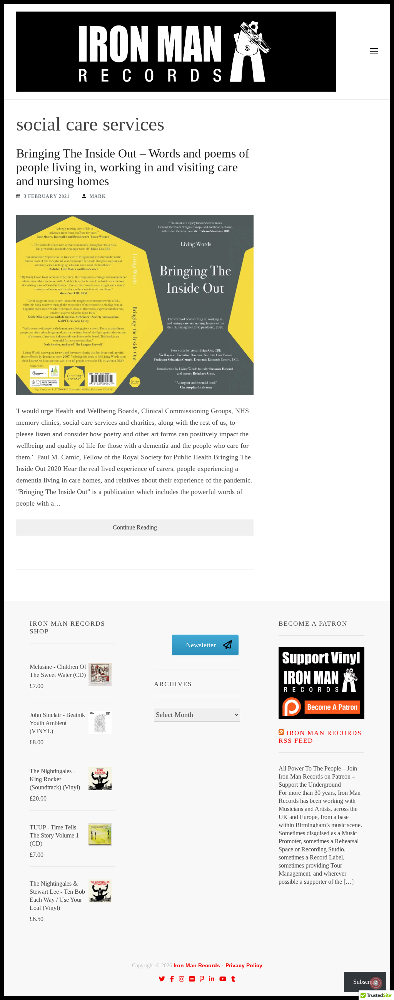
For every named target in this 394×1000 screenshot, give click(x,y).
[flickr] (192, 979)
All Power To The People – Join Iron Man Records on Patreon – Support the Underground (318, 776)
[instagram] (181, 979)
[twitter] (162, 979)
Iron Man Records (197, 965)
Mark (98, 196)
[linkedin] (211, 979)
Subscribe (365, 981)
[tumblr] (233, 979)
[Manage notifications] (376, 983)
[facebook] (172, 979)
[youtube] (222, 979)
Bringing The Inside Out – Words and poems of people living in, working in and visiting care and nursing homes (132, 167)
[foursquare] (202, 979)
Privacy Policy (243, 965)
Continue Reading (135, 527)
